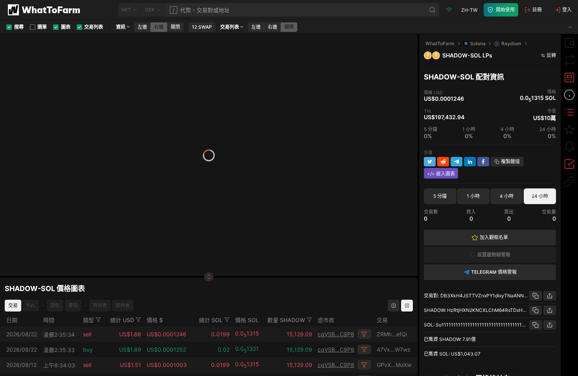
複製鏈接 (510, 161)
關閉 (175, 27)
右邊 (159, 27)
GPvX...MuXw (394, 364)
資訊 (120, 27)
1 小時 (473, 196)
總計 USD (122, 320)
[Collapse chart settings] (570, 27)
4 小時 (507, 196)
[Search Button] (432, 10)
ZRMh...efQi (392, 334)
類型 (88, 320)
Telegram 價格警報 (494, 272)
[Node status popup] (449, 10)
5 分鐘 (440, 196)
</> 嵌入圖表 (441, 174)
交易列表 (229, 27)
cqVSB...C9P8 (336, 334)
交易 (13, 305)
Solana (478, 43)
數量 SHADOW (286, 320)
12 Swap (202, 27)
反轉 (551, 55)
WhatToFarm (440, 43)
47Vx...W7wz (393, 349)
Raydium (511, 43)
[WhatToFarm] (46, 10)
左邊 (142, 27)
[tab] (569, 43)
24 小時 (540, 196)
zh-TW (469, 10)
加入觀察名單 (494, 237)
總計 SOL (211, 320)
